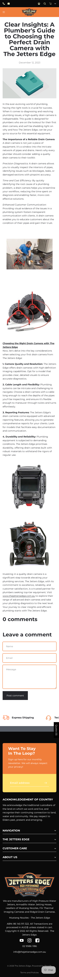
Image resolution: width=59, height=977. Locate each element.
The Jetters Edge (23, 966)
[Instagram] (29, 941)
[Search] (45, 3)
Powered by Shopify (42, 966)
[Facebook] (37, 941)
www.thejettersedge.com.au (19, 595)
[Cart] (50, 3)
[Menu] (4, 12)
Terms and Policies (29, 972)
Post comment (15, 695)
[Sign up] (45, 783)
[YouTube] (22, 941)
